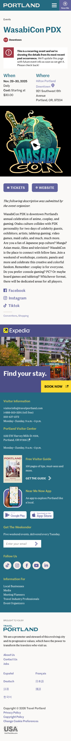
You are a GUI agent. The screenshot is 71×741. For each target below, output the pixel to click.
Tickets (18, 187)
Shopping (23, 315)
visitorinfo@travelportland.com (23, 408)
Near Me (65, 8)
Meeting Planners (14, 594)
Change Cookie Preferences (20, 721)
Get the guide (36, 478)
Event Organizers (13, 603)
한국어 (7, 697)
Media (7, 590)
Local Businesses (13, 586)
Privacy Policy (12, 712)
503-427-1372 (11, 416)
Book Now (53, 386)
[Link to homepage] (21, 5)
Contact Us (10, 659)
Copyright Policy (13, 717)
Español (8, 673)
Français (41, 673)
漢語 (38, 689)
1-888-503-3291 (12, 412)
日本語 (40, 681)
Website (46, 187)
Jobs (6, 664)
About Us (9, 655)
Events (7, 19)
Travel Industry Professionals (21, 599)
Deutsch (8, 681)
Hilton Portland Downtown (46, 83)
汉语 (6, 689)
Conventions (10, 315)
